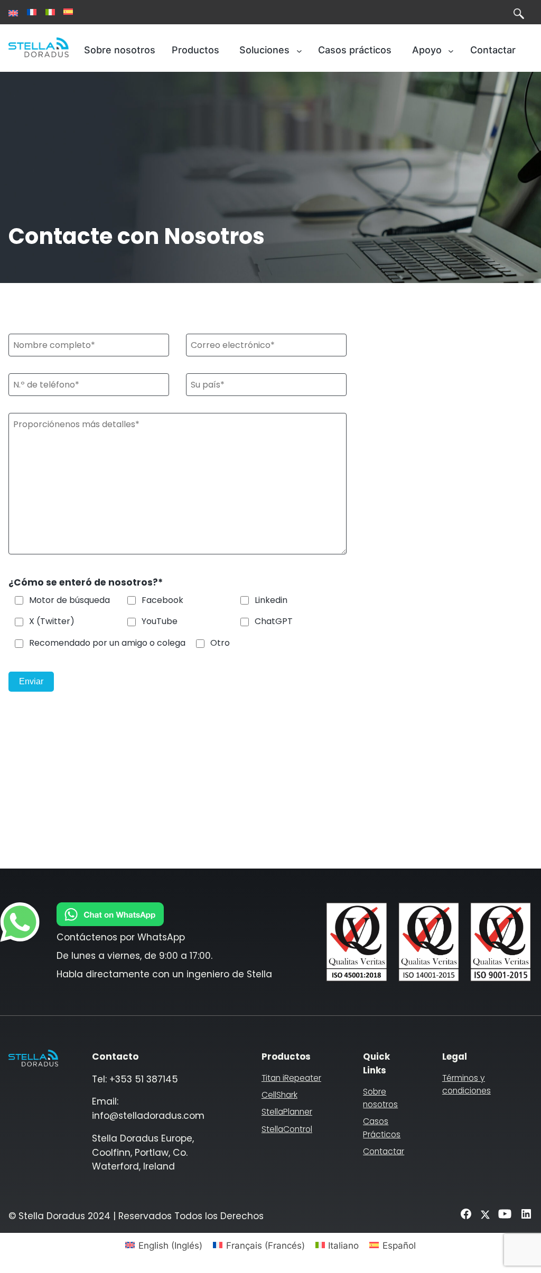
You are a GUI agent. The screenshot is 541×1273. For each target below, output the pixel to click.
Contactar (383, 1151)
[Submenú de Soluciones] (299, 50)
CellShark (279, 1094)
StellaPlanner (287, 1111)
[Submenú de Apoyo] (451, 50)
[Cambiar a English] (13, 13)
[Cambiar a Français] (31, 12)
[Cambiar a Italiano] (50, 12)
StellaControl (287, 1129)
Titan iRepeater (291, 1077)
